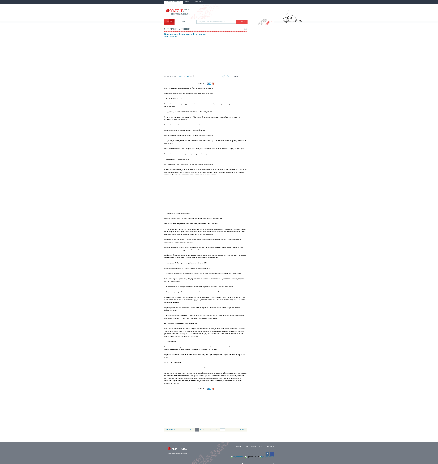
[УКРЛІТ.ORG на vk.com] (267, 454)
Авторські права (250, 447)
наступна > (242, 429)
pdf (188, 76)
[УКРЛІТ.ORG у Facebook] (272, 454)
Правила (261, 447)
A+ (228, 76)
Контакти (270, 447)
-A (222, 76)
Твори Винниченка (170, 37)
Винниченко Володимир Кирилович (185, 34)
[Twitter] (210, 84)
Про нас (239, 447)
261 (217, 429)
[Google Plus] (213, 84)
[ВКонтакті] (208, 84)
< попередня (170, 429)
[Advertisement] (247, 11)
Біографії (182, 22)
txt (180, 76)
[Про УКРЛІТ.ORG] (292, 22)
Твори (169, 22)
